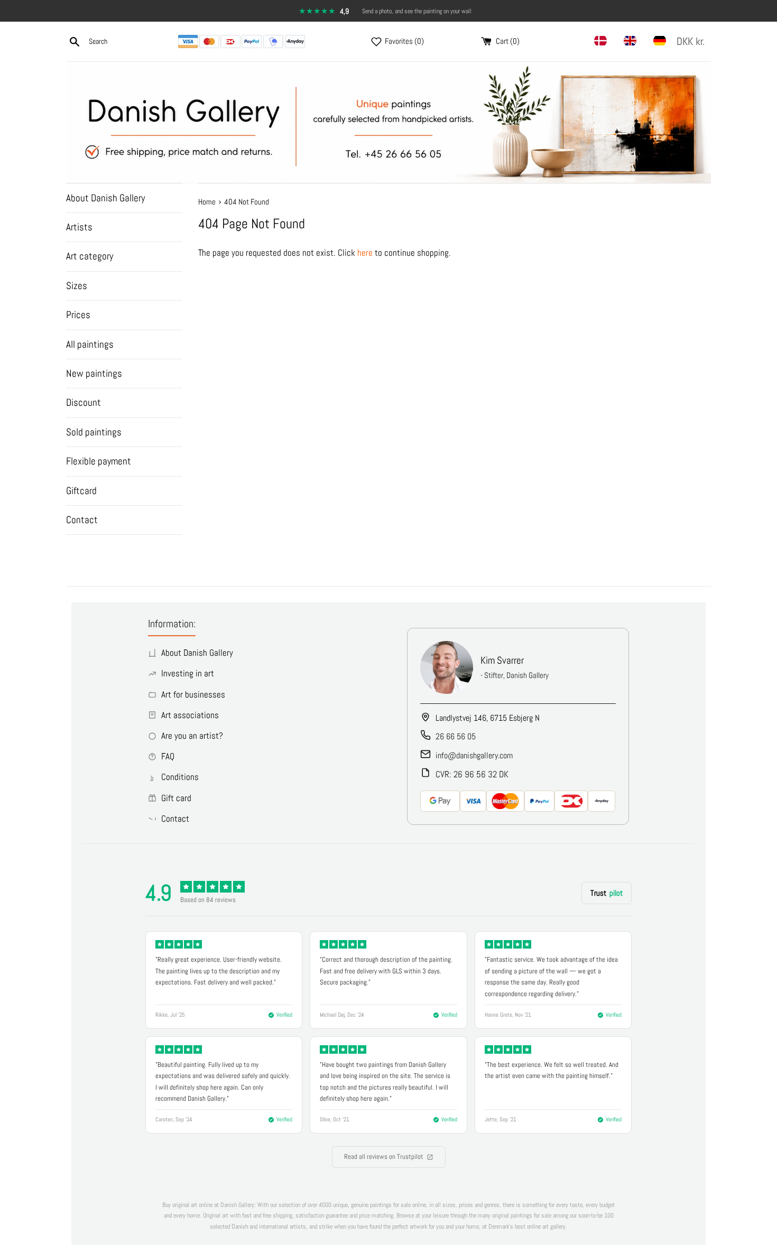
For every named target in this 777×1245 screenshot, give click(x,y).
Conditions (180, 777)
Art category (89, 256)
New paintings (94, 373)
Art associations (190, 715)
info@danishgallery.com (474, 755)
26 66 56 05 (456, 736)
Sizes (76, 285)
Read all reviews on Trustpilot (383, 1156)
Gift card (176, 798)
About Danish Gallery (105, 198)
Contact (82, 519)
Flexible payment (98, 461)
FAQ (167, 756)
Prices (78, 314)
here (365, 252)
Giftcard (81, 490)
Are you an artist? (192, 735)
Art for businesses (193, 694)
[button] (692, 41)
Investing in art (187, 673)
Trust (606, 893)
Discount (83, 402)
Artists (79, 227)
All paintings (90, 344)
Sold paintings (94, 432)
